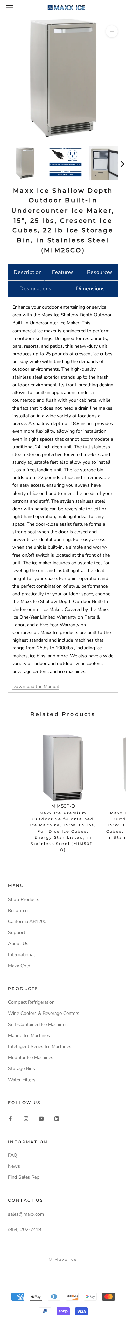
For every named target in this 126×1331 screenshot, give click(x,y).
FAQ (12, 1155)
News (14, 1166)
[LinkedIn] (56, 1118)
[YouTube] (41, 1118)
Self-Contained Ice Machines (38, 1024)
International (21, 954)
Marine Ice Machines (29, 1035)
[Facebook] (10, 1118)
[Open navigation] (9, 7)
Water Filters (21, 1080)
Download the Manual (35, 686)
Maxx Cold (19, 966)
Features (63, 272)
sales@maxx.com (26, 1214)
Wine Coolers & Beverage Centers (43, 1013)
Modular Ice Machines (30, 1057)
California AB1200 (27, 921)
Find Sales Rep (23, 1177)
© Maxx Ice (63, 1259)
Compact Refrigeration (31, 1002)
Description (28, 272)
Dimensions (90, 288)
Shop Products (23, 899)
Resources (100, 272)
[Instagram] (26, 1118)
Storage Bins (21, 1068)
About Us (18, 943)
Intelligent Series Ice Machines (39, 1046)
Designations (35, 288)
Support (16, 932)
